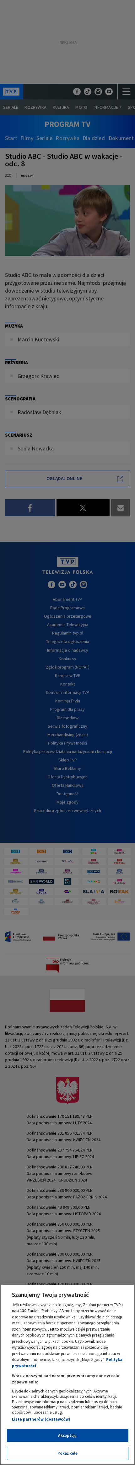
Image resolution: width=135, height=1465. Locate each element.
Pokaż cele (67, 1453)
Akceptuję (67, 1435)
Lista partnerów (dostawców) (41, 1419)
